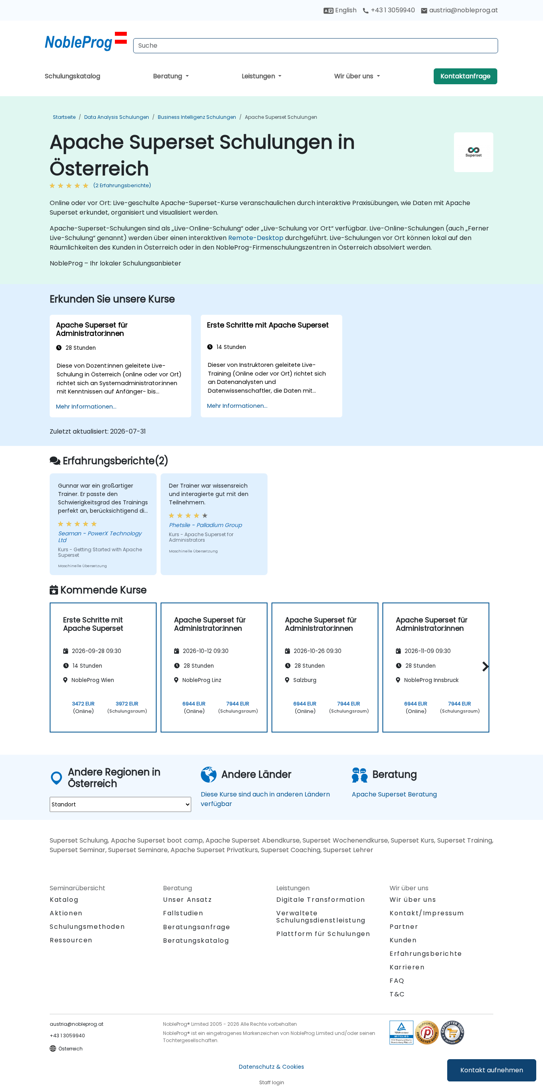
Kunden (403, 940)
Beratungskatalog (196, 940)
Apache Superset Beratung (394, 794)
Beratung (168, 76)
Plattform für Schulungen (323, 933)
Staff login (271, 1082)
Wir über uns (354, 76)
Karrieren (407, 967)
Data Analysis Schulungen (116, 117)
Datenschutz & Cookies (271, 1067)
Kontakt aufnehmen (491, 1070)
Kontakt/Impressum (427, 913)
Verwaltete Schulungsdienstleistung (321, 917)
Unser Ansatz (187, 899)
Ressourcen (71, 940)
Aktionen (66, 913)
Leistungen (259, 76)
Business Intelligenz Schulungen (197, 117)
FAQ (397, 980)
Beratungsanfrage (197, 927)
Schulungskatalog (72, 76)
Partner (404, 926)
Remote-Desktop (255, 237)
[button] (484, 666)
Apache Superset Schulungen (281, 117)
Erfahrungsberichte (426, 953)
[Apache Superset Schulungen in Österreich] (86, 42)
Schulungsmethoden (87, 926)
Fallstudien (183, 913)
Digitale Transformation (320, 899)
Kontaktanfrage (465, 76)
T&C (397, 994)
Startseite (64, 117)
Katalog (64, 899)
